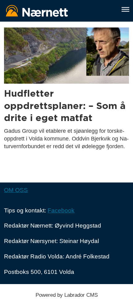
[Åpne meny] (125, 9)
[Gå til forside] (59, 10)
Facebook (61, 210)
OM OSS (16, 190)
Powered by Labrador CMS (67, 295)
